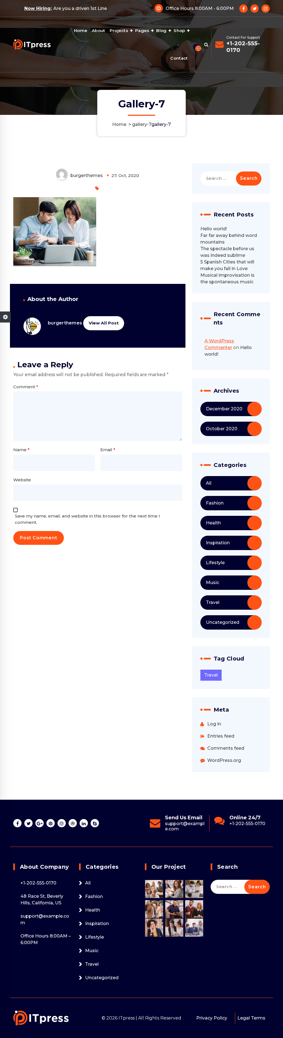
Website (22, 479)
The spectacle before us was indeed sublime (227, 252)
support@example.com (249, 826)
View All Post (104, 323)
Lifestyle (215, 562)
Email (107, 449)
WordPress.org (224, 760)
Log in (214, 724)
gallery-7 (141, 124)
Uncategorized (222, 622)
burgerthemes (65, 323)
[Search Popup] (206, 44)
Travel (212, 602)
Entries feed (220, 736)
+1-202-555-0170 (243, 46)
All (208, 483)
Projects (119, 30)
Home (80, 30)
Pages (142, 30)
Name (21, 449)
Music (212, 582)
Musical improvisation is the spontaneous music (227, 278)
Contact (179, 58)
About (98, 30)
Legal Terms (251, 1018)
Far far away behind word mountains (228, 239)
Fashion (215, 503)
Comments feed (225, 748)
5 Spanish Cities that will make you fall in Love (227, 265)
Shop (179, 30)
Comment (25, 386)
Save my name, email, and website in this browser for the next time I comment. (87, 519)
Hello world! (213, 228)
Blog (161, 30)
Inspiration (218, 542)
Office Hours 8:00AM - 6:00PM (200, 8)
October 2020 (221, 428)
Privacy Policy (211, 1018)
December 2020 (224, 408)
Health (213, 522)
